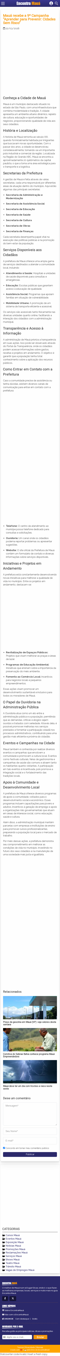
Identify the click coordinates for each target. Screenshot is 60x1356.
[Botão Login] (51, 3)
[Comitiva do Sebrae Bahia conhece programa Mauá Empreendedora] (30, 1039)
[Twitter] (12, 1298)
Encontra (28, 3)
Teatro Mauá (12, 1263)
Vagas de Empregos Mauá (20, 1270)
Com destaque (22, 1319)
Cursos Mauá (13, 1235)
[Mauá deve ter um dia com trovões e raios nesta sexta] (30, 1071)
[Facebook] (5, 1298)
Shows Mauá (13, 1259)
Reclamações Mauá (17, 1252)
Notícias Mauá (13, 1245)
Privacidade (30, 1347)
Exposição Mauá (15, 1242)
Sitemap (39, 1347)
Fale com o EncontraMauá (17, 1314)
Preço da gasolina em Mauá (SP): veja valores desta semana (29, 1023)
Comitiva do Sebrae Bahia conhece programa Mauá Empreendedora (29, 1055)
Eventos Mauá (13, 1238)
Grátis (34, 1319)
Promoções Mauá (15, 1249)
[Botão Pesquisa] (57, 3)
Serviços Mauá (14, 1256)
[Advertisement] (30, 62)
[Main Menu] (3, 3)
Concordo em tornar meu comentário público (27, 1148)
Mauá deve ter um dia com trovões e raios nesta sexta (27, 1087)
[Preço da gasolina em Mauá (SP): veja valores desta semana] (30, 1007)
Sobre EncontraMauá (14, 1310)
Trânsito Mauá (13, 1266)
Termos (20, 1347)
